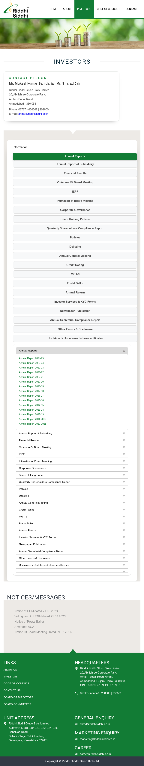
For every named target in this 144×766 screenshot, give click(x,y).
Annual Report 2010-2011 (32, 423)
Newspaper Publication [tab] (75, 310)
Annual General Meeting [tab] (75, 255)
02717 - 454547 (89, 693)
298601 (117, 693)
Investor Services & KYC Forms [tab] (75, 301)
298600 (105, 693)
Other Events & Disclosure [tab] (75, 329)
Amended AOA (24, 626)
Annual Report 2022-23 (31, 367)
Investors (84, 8)
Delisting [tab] (75, 246)
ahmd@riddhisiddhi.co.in (33, 113)
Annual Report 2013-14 (31, 409)
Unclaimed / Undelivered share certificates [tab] (75, 338)
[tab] (72, 570)
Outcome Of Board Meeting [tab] (75, 182)
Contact (132, 8)
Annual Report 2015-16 (31, 400)
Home (53, 8)
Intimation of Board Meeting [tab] (75, 200)
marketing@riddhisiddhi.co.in (97, 739)
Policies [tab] (75, 237)
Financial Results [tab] (75, 173)
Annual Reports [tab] (74, 156)
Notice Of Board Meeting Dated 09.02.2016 (43, 632)
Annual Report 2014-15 (31, 405)
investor (10, 676)
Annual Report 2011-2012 (32, 419)
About (67, 8)
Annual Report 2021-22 (31, 372)
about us (10, 669)
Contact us (12, 690)
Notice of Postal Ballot (29, 621)
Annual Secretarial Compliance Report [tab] (75, 320)
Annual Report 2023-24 (31, 363)
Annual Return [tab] (75, 292)
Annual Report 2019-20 (31, 381)
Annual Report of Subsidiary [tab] (75, 164)
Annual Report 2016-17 (31, 395)
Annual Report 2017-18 (31, 391)
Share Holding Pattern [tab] (75, 219)
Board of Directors (18, 697)
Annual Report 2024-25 (31, 358)
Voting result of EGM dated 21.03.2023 (40, 616)
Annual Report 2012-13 (31, 414)
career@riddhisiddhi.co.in (95, 754)
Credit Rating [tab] (75, 264)
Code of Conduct (108, 8)
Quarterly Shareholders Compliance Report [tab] (75, 228)
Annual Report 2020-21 (31, 377)
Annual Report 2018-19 (31, 386)
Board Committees (17, 704)
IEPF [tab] (75, 191)
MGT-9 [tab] (75, 274)
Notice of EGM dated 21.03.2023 (36, 611)
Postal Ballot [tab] (75, 283)
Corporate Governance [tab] (75, 209)
